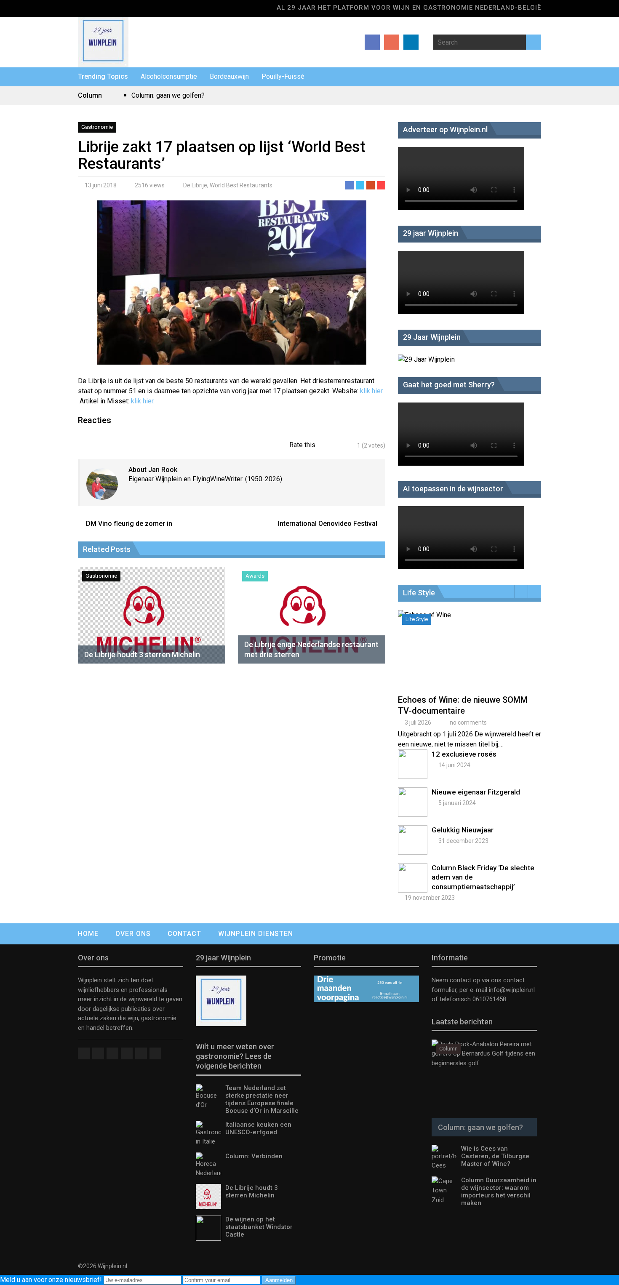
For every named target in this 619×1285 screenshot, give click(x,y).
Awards (254, 576)
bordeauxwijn (229, 76)
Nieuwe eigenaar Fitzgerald (476, 792)
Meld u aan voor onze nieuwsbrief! (52, 1280)
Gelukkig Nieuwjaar (463, 830)
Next (534, 591)
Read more (471, 659)
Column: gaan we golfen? (168, 95)
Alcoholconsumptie (169, 76)
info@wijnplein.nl (512, 990)
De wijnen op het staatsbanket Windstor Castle (259, 1227)
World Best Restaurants (241, 185)
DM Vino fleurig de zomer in (129, 524)
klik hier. (372, 391)
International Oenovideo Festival (327, 524)
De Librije (195, 185)
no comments (468, 722)
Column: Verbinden (254, 1156)
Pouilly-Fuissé (282, 76)
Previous (521, 591)
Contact (184, 934)
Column (448, 1048)
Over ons (133, 934)
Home (88, 934)
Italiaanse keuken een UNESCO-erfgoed (258, 1128)
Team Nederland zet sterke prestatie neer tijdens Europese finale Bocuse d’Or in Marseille (262, 1099)
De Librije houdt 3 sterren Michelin (142, 654)
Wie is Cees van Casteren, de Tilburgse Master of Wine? (495, 1156)
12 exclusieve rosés (464, 754)
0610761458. (489, 999)
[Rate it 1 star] (326, 445)
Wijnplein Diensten (255, 934)
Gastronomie (97, 127)
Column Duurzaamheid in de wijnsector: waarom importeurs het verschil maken (498, 1191)
